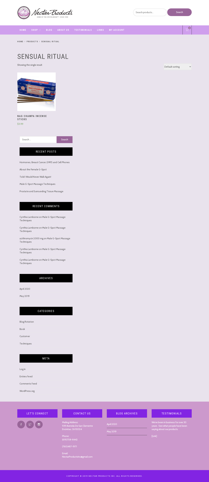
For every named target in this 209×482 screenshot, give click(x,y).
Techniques (26, 343)
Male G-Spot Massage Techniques (38, 184)
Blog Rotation (27, 321)
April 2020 (25, 289)
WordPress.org (27, 391)
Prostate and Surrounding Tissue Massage (41, 191)
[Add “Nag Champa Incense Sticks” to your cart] (36, 92)
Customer (25, 336)
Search (179, 12)
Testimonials (83, 30)
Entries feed (26, 376)
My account (117, 30)
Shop (34, 30)
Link (154, 436)
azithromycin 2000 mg (31, 238)
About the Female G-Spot (33, 169)
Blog (49, 30)
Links (100, 30)
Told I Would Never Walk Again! (35, 176)
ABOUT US (63, 30)
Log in (23, 369)
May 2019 (25, 296)
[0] (187, 30)
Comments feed (28, 383)
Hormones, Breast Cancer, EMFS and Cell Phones (45, 162)
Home (23, 30)
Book (22, 329)
